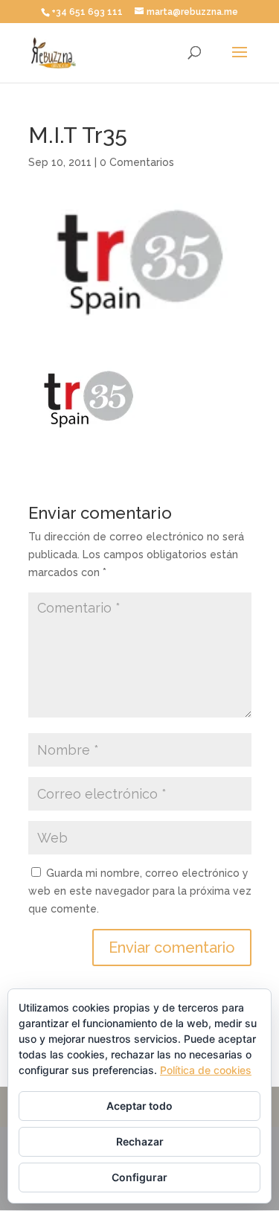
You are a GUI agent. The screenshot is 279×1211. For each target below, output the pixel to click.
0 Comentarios (137, 162)
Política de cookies (205, 1070)
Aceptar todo (139, 1105)
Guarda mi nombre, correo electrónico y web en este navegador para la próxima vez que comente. (139, 891)
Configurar (139, 1177)
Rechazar (140, 1141)
